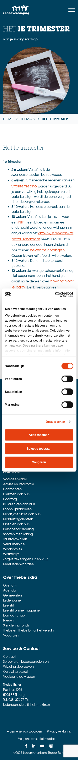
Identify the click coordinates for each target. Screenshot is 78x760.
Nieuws (8, 620)
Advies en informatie (18, 484)
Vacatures (11, 635)
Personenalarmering (18, 529)
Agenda (9, 590)
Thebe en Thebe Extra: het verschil (28, 630)
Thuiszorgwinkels (15, 539)
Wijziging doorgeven (18, 666)
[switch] (67, 379)
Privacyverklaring (59, 731)
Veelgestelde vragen (19, 676)
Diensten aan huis (16, 494)
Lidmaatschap (14, 615)
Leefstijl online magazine (21, 610)
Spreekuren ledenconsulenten (26, 661)
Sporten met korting (18, 534)
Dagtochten (12, 489)
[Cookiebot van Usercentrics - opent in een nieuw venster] (55, 294)
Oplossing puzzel (15, 671)
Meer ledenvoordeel (19, 564)
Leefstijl (8, 605)
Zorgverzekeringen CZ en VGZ (25, 559)
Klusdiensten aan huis (19, 504)
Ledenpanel (12, 600)
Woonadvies (12, 549)
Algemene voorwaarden (24, 731)
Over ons (10, 585)
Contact (9, 656)
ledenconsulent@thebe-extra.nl (27, 704)
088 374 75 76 (18, 699)
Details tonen (55, 421)
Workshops (11, 554)
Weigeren (39, 462)
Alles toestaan (39, 435)
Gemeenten (12, 595)
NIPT (22, 222)
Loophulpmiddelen (17, 509)
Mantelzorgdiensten (18, 519)
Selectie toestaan (39, 448)
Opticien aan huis (16, 524)
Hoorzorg (10, 499)
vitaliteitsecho (24, 186)
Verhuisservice (14, 544)
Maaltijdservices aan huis (22, 514)
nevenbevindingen (47, 250)
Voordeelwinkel (15, 479)
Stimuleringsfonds (16, 625)
